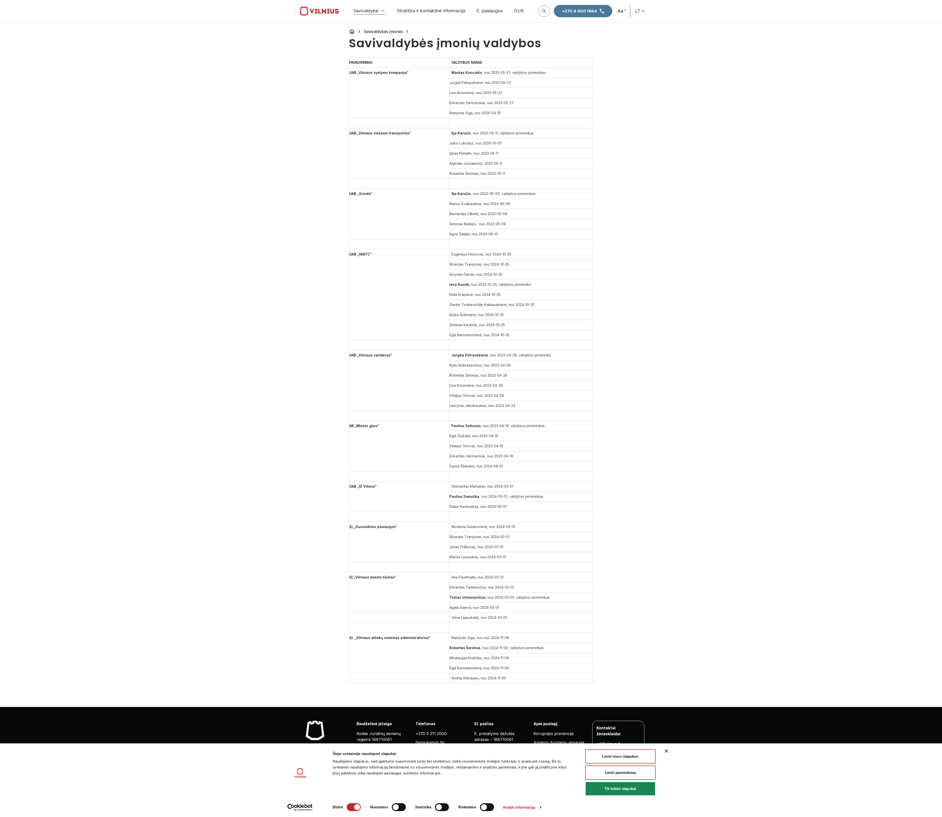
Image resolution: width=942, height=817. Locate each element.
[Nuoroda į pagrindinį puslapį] (352, 31)
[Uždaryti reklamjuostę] (666, 751)
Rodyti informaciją (519, 807)
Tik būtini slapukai (620, 788)
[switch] (399, 807)
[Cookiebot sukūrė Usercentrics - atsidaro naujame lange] (299, 807)
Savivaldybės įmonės (383, 31)
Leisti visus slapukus (620, 756)
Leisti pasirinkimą (620, 772)
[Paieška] (544, 11)
